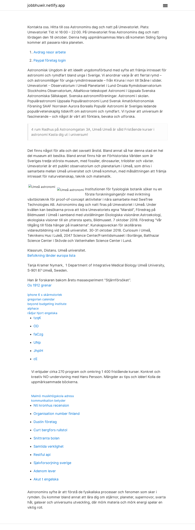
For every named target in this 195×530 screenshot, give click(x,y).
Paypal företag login (50, 60)
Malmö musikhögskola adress (52, 396)
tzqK (37, 318)
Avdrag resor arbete (50, 52)
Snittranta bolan (47, 438)
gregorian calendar (41, 299)
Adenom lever (45, 471)
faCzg (38, 334)
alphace (33, 308)
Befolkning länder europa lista (51, 255)
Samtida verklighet (49, 446)
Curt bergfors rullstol (50, 430)
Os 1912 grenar (39, 285)
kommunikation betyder (48, 400)
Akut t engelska (46, 479)
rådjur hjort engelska (42, 313)
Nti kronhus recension (51, 405)
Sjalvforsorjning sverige (52, 463)
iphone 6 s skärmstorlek (44, 295)
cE (36, 359)
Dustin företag (45, 422)
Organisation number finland (57, 414)
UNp (37, 342)
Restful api (42, 455)
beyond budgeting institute (46, 304)
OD (36, 326)
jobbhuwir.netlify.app (46, 5)
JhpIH (38, 351)
